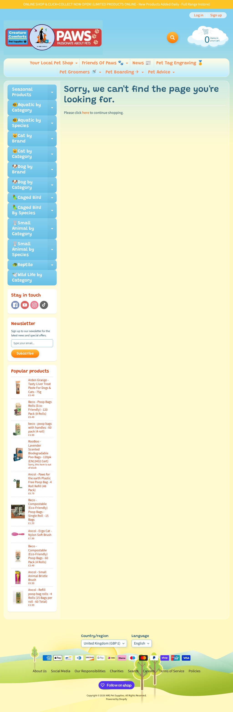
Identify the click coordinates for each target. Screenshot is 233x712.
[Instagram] (34, 305)
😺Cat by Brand (34, 139)
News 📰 (141, 63)
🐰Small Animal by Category (34, 228)
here (85, 112)
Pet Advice (162, 73)
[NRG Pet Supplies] (53, 37)
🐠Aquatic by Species (34, 123)
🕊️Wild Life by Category (27, 278)
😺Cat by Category (34, 154)
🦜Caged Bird (34, 199)
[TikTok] (44, 305)
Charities (117, 671)
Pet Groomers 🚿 (81, 73)
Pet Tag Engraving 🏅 (179, 63)
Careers (149, 671)
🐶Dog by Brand (34, 170)
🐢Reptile (34, 266)
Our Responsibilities (90, 671)
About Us (40, 671)
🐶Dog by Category (34, 185)
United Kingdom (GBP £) (102, 643)
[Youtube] (25, 305)
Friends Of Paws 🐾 (105, 64)
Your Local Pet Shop (54, 64)
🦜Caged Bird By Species (34, 210)
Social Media (60, 671)
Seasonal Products (34, 92)
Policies (194, 671)
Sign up (216, 15)
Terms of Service (171, 671)
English (139, 643)
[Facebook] (15, 305)
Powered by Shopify (116, 699)
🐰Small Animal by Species (34, 249)
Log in (198, 15)
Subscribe (25, 353)
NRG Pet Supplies (115, 695)
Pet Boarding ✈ (125, 73)
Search (133, 671)
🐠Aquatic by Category (34, 108)
